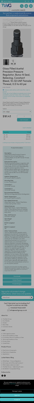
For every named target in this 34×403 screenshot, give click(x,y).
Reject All (17, 395)
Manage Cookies (17, 391)
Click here (12, 384)
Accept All (17, 399)
